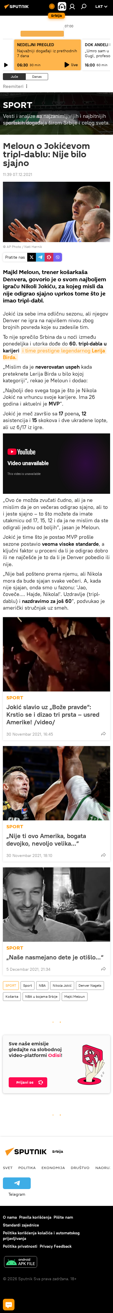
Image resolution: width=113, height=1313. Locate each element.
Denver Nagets (90, 985)
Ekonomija (53, 1167)
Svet (7, 1167)
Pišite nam (63, 1217)
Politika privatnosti (20, 1246)
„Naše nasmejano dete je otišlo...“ (54, 957)
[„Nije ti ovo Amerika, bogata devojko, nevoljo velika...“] (56, 783)
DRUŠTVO (80, 1167)
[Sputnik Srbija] (17, 8)
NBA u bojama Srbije (41, 996)
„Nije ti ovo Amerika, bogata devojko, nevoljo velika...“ (46, 839)
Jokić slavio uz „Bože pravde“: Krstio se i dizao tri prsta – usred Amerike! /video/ (52, 714)
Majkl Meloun (74, 996)
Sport (27, 985)
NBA (42, 985)
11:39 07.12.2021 (17, 174)
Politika (27, 1167)
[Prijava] (72, 6)
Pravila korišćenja (35, 1217)
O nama (10, 1217)
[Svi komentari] (8, 1304)
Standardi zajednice (21, 1225)
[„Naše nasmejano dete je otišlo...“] (56, 904)
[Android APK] (20, 1262)
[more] (103, 733)
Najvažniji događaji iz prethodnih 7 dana (47, 53)
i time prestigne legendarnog (54, 354)
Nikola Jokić (62, 985)
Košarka (12, 996)
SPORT (14, 697)
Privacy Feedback (56, 1246)
